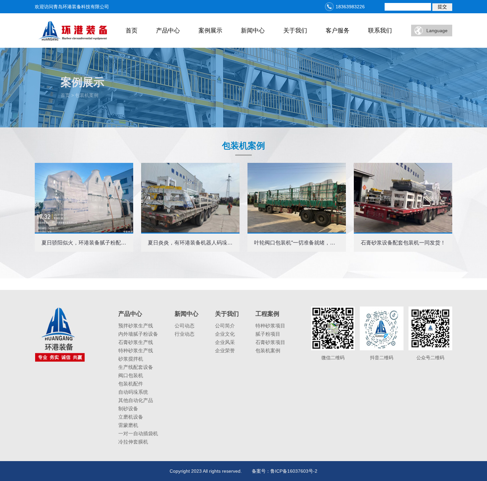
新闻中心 (253, 30)
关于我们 (295, 30)
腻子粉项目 (267, 334)
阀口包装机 (130, 375)
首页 (131, 30)
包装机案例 (267, 350)
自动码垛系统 (133, 392)
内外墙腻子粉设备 (138, 334)
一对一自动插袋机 (138, 433)
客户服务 (338, 30)
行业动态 (184, 334)
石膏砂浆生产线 (135, 342)
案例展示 (210, 30)
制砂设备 (128, 408)
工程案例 (267, 313)
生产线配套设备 (135, 367)
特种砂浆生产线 (135, 350)
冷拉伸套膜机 (133, 442)
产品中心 (168, 30)
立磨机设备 (130, 417)
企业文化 (225, 334)
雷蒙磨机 (128, 425)
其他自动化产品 (135, 400)
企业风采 (225, 342)
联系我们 (380, 30)
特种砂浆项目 (270, 325)
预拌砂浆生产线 (135, 325)
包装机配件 (130, 383)
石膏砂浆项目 (270, 342)
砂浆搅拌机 (130, 359)
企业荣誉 (225, 350)
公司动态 (184, 325)
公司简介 (225, 325)
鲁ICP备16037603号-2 (293, 471)
